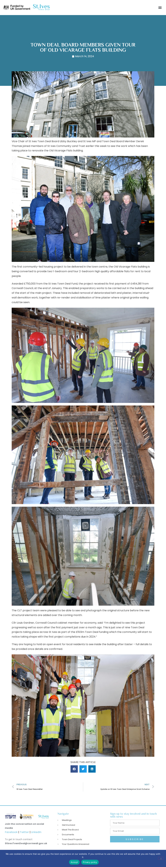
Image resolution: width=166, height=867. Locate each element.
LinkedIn (36, 832)
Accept (74, 862)
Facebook (11, 832)
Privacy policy (90, 862)
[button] (160, 7)
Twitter (25, 832)
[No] (161, 858)
